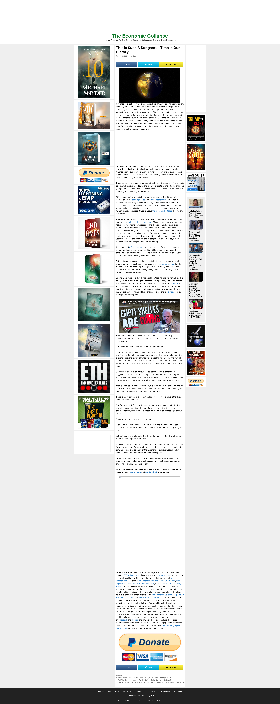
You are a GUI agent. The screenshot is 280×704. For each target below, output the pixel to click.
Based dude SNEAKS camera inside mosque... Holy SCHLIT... (195, 314)
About (132, 691)
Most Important (179, 691)
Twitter (135, 620)
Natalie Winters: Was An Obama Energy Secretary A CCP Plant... (196, 214)
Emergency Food (151, 691)
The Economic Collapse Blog (164, 595)
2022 (125, 678)
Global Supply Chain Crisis (148, 678)
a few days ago (136, 247)
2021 (120, 678)
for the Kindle (151, 472)
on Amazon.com (163, 575)
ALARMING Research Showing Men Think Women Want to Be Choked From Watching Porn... (195, 290)
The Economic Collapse (140, 36)
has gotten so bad (166, 264)
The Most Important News (150, 597)
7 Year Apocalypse (158, 200)
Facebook (123, 620)
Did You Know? (165, 691)
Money (120, 675)
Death (135, 678)
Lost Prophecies (138, 200)
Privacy (139, 691)
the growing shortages (162, 211)
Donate (125, 691)
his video (170, 292)
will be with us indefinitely (139, 222)
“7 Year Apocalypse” (132, 575)
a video (174, 283)
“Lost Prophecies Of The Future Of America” (156, 581)
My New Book (100, 691)
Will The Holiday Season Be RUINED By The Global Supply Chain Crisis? (144, 680)
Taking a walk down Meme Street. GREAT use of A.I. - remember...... (194, 236)
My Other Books (114, 691)
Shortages (170, 678)
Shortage (162, 678)
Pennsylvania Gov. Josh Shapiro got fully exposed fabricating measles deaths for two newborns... (195, 262)
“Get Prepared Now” (145, 584)
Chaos (130, 678)
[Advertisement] (140, 17)
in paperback (135, 472)
